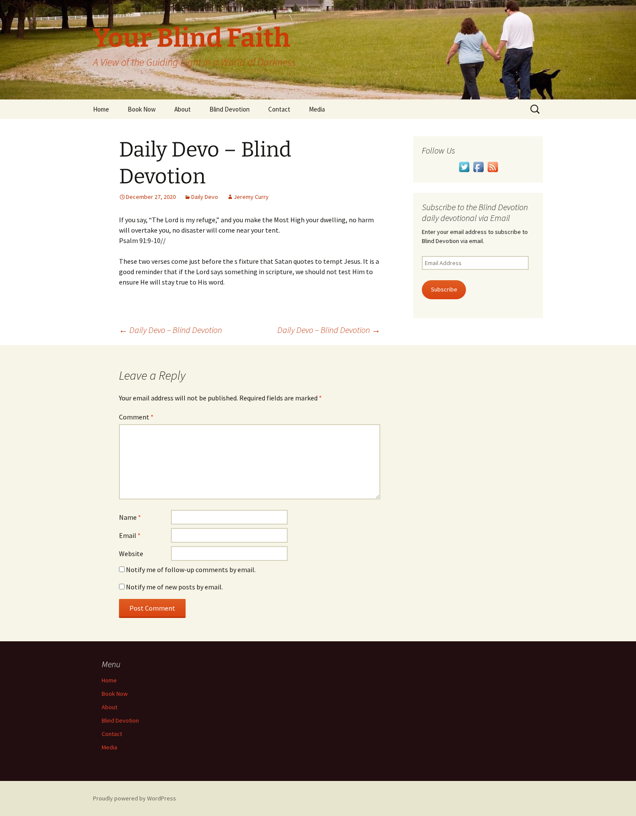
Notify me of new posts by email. (174, 586)
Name (130, 517)
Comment (136, 417)
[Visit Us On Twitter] (464, 166)
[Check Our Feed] (492, 166)
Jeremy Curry (251, 197)
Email (130, 535)
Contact (279, 109)
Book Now (142, 109)
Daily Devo (204, 197)
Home (101, 109)
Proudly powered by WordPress (134, 798)
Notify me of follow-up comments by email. (191, 569)
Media (317, 109)
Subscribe (444, 289)
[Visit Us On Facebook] (478, 166)
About (182, 109)
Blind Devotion (229, 109)
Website (131, 553)
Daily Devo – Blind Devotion (170, 329)
